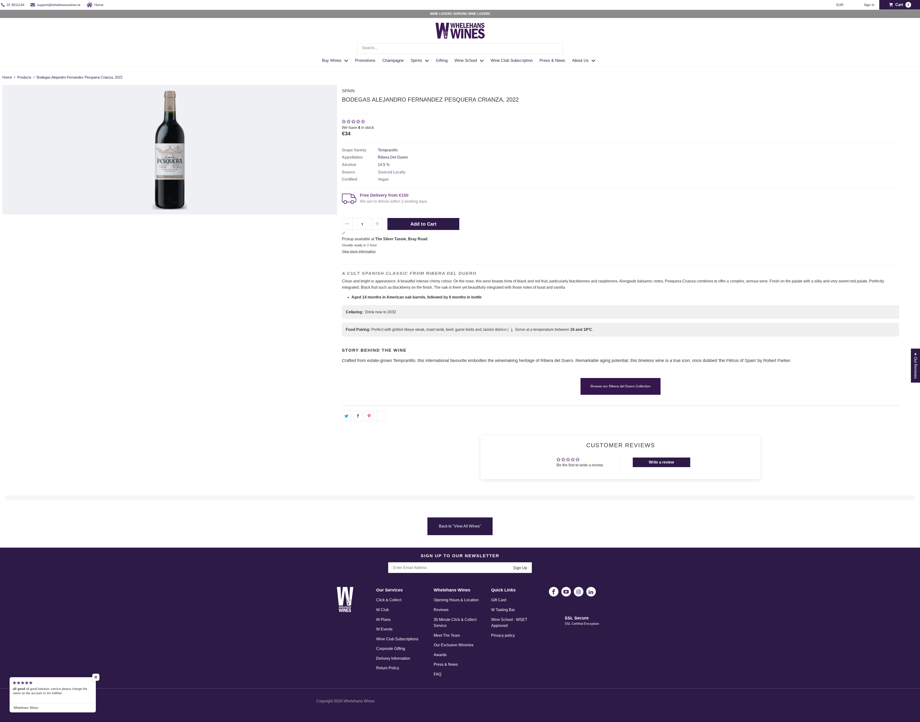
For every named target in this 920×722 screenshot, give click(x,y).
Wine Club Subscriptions (397, 639)
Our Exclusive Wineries (453, 645)
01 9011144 (15, 5)
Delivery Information (393, 658)
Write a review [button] (661, 462)
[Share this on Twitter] (346, 416)
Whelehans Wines (358, 701)
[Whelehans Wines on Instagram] (578, 591)
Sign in (869, 5)
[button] (336, 60)
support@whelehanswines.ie (58, 5)
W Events (384, 629)
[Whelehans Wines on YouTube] (566, 591)
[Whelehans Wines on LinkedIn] (591, 591)
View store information (359, 251)
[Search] (556, 48)
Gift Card (498, 600)
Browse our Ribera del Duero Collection (620, 386)
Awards (440, 655)
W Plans (383, 620)
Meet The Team (447, 635)
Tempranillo (388, 150)
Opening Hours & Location (456, 600)
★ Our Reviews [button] (916, 365)
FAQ (437, 674)
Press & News (446, 664)
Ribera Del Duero (393, 157)
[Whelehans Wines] (460, 31)
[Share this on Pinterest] (369, 416)
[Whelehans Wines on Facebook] (553, 591)
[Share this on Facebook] (357, 416)
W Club (382, 610)
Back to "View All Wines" (460, 526)
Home (99, 5)
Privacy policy (503, 635)
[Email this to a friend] (381, 416)
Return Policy (387, 668)
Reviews (441, 610)
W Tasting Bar (503, 610)
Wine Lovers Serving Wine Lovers (460, 14)
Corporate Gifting (390, 649)
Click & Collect (388, 600)
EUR (840, 5)
